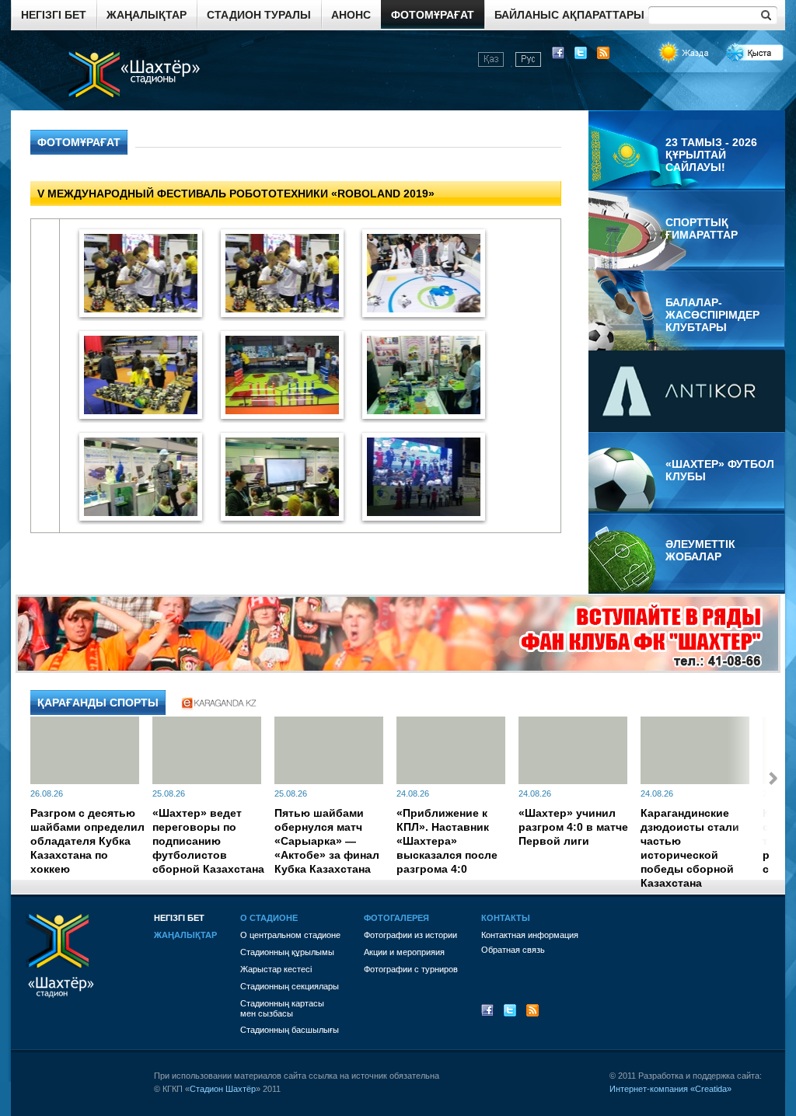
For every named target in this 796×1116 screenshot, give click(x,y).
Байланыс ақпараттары (569, 15)
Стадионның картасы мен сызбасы (282, 1008)
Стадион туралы (259, 15)
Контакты (505, 917)
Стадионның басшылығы (289, 1029)
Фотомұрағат (432, 15)
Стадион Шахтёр (223, 1088)
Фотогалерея (396, 917)
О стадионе (269, 917)
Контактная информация (529, 935)
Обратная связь (513, 949)
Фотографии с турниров (411, 969)
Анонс (351, 15)
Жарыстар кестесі (276, 969)
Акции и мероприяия (404, 952)
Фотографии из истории (410, 935)
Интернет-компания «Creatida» (670, 1088)
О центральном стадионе (290, 935)
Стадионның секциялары (289, 986)
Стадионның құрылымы (287, 952)
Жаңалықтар (146, 15)
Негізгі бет (53, 15)
